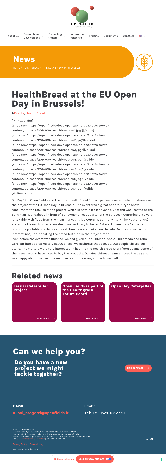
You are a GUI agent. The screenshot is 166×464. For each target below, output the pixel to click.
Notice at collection (64, 459)
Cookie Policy (36, 444)
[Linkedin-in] (147, 439)
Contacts (128, 35)
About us (13, 35)
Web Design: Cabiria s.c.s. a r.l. (27, 449)
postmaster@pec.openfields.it (31, 439)
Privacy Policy (20, 444)
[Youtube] (152, 439)
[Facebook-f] (142, 439)
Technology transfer (55, 36)
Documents (111, 35)
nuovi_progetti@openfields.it (41, 413)
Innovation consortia (77, 36)
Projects (94, 35)
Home (16, 67)
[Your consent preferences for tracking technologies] (161, 459)
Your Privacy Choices (91, 459)
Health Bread (35, 113)
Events (19, 113)
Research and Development (32, 36)
